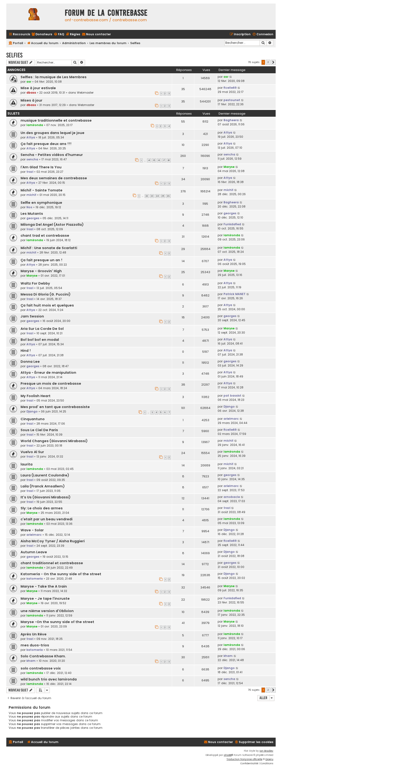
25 (163, 196)
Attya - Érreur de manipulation (48, 372)
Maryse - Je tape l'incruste (45, 598)
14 (149, 160)
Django (32, 411)
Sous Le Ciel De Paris (39, 430)
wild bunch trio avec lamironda (49, 679)
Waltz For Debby (35, 283)
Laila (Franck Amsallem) (43, 486)
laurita (26, 464)
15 (154, 160)
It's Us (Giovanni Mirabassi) (46, 497)
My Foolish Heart (35, 396)
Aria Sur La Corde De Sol (42, 328)
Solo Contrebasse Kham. (43, 656)
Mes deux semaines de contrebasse (54, 178)
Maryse (229, 167)
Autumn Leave (34, 552)
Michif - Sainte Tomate (41, 190)
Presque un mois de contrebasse (51, 383)
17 (164, 160)
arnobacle (232, 497)
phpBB (227, 755)
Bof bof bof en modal (40, 339)
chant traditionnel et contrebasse (52, 563)
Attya (30, 137)
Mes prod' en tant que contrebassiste (55, 407)
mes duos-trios (35, 645)
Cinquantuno (33, 419)
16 (159, 160)
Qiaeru (269, 759)
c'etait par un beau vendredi (46, 519)
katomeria (34, 579)
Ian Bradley (266, 751)
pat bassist (232, 396)
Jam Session (32, 316)
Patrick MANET (234, 294)
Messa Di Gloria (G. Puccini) (46, 294)
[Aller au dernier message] (230, 77)
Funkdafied (232, 224)
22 (147, 196)
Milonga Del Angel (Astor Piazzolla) (52, 224)
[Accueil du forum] (34, 17)
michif (31, 195)
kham (31, 661)
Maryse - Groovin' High (41, 271)
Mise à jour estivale (38, 88)
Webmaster (85, 93)
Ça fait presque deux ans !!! (46, 143)
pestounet (232, 100)
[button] (273, 62)
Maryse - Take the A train (44, 586)
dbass (31, 93)
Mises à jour (31, 100)
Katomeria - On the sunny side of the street (61, 574)
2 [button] (268, 62)
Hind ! (26, 350)
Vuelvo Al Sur (32, 452)
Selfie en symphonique (41, 202)
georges (32, 218)
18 (169, 160)
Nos (29, 207)
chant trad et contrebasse (45, 235)
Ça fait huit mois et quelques (47, 305)
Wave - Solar (32, 530)
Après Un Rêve (34, 634)
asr (28, 82)
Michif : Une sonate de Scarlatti (49, 248)
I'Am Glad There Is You (41, 167)
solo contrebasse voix (41, 668)
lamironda (34, 125)
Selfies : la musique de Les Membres (54, 77)
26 (168, 196)
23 (152, 196)
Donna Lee (30, 361)
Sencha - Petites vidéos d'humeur (52, 154)
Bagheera (231, 120)
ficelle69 (230, 88)
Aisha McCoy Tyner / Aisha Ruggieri (53, 541)
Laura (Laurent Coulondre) (45, 475)
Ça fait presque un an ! (41, 260)
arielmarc (231, 419)
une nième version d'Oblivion (47, 611)
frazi (29, 172)
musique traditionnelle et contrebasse (56, 120)
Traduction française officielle (244, 759)
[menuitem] (41, 34)
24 (157, 196)
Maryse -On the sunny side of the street (57, 622)
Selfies (14, 55)
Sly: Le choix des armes (42, 508)
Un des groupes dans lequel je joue (52, 132)
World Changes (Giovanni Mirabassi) (54, 441)
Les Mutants (32, 213)
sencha (32, 159)
